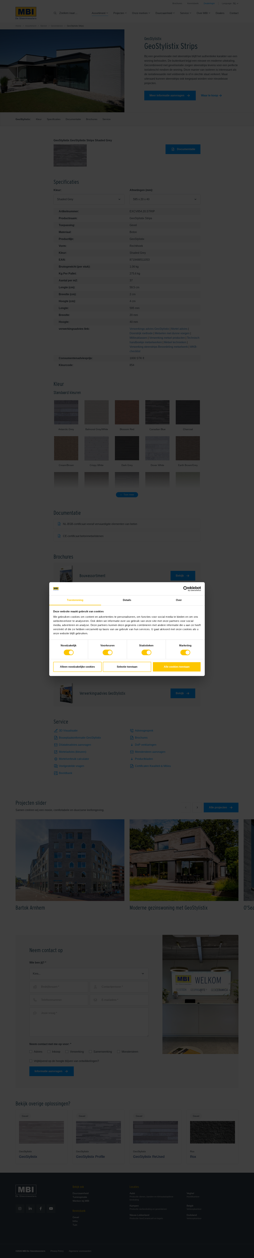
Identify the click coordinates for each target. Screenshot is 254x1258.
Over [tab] (179, 600)
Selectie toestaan (127, 666)
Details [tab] (127, 600)
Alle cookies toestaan (177, 666)
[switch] (107, 653)
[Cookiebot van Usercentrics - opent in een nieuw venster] (186, 588)
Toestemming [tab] (75, 600)
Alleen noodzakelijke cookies (77, 666)
